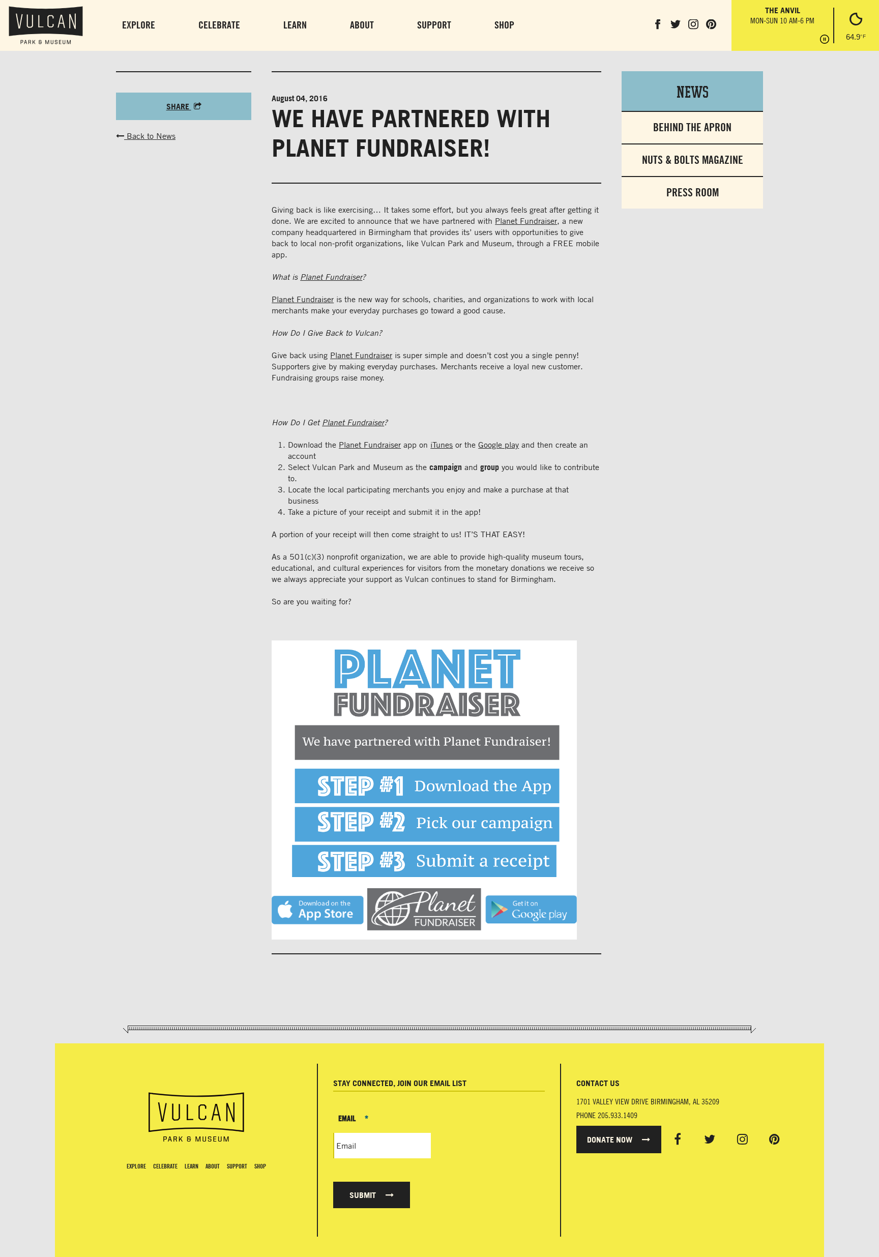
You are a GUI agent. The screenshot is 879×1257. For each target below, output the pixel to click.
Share (178, 106)
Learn (295, 24)
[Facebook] (677, 1139)
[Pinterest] (774, 1139)
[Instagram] (742, 1139)
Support (434, 24)
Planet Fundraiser (526, 221)
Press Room (692, 192)
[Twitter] (709, 1139)
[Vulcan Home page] (196, 1117)
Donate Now (610, 1139)
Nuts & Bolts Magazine (692, 160)
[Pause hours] (824, 40)
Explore (138, 24)
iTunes (441, 445)
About (362, 24)
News (693, 91)
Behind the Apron (692, 127)
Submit (363, 1195)
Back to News (149, 136)
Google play (498, 445)
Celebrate (219, 24)
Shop (504, 24)
